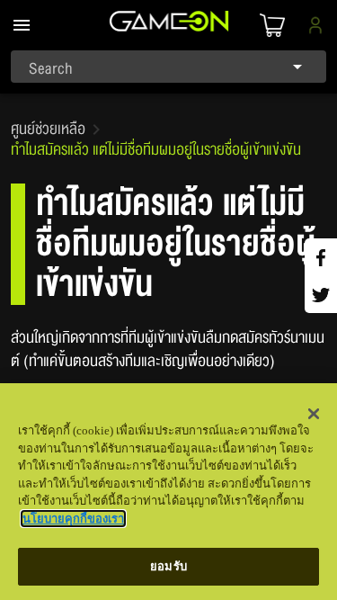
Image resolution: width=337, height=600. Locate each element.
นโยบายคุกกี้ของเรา (73, 518)
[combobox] (168, 66)
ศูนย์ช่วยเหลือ (48, 129)
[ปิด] (313, 414)
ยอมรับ (168, 566)
